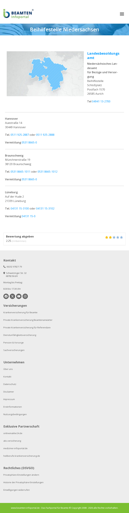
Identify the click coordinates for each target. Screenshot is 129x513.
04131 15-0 (28, 216)
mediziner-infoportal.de (15, 448)
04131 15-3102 (45, 208)
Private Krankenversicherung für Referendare (27, 327)
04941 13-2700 (101, 101)
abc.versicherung (12, 440)
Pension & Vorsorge (13, 342)
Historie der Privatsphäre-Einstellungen (23, 482)
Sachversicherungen (14, 350)
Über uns (8, 369)
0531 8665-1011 (20, 171)
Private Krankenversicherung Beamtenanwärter (27, 319)
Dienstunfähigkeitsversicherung (19, 335)
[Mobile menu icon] (122, 14)
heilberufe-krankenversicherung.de (21, 455)
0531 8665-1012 (47, 171)
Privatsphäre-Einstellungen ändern (21, 474)
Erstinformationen (12, 406)
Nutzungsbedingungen (15, 414)
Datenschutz (9, 384)
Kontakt (7, 376)
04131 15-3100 (20, 208)
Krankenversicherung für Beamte (20, 312)
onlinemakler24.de (12, 433)
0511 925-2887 (20, 135)
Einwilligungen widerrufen (16, 489)
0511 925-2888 (45, 135)
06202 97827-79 (14, 266)
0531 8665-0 (29, 142)
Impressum (9, 399)
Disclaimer (8, 391)
